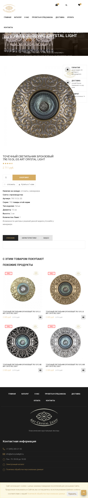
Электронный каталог (15, 464)
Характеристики (29, 238)
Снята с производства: (13, 195)
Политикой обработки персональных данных (46, 494)
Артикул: (7, 198)
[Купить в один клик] (22, 290)
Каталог (17, 17)
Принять (72, 494)
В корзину (24, 177)
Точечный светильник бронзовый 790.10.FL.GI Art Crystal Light (65, 312)
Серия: (6, 202)
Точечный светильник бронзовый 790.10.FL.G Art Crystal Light (21, 312)
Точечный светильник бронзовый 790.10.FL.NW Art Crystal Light (65, 365)
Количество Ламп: (11, 217)
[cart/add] (40, 317)
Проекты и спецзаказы (42, 17)
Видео (46, 238)
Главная (7, 17)
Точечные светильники (52, 53)
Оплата (70, 17)
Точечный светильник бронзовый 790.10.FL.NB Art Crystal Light (22, 365)
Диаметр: (7, 210)
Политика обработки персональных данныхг (25, 469)
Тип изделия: (8, 206)
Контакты (8, 27)
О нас (26, 17)
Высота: (6, 213)
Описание (10, 238)
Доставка (60, 17)
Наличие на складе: (11, 191)
